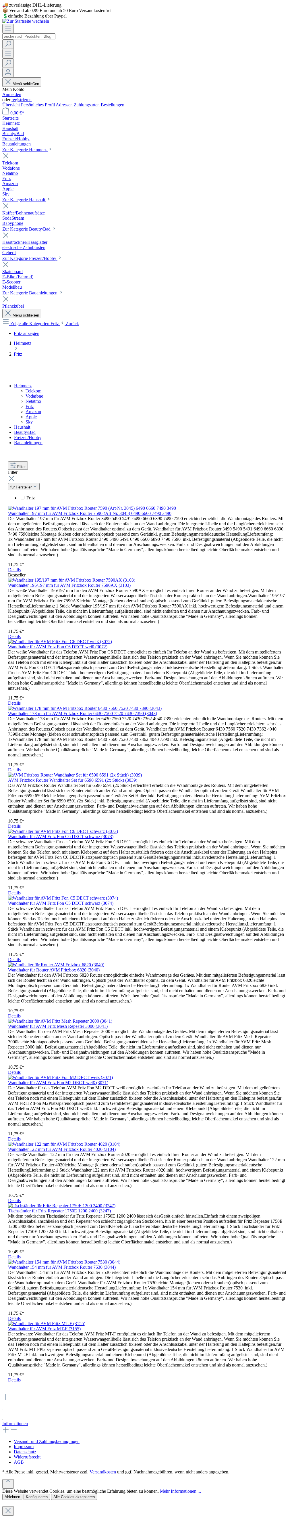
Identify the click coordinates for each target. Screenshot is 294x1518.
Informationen (15, 1423)
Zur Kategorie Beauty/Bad (27, 229)
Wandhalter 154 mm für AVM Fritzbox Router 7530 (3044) (62, 1267)
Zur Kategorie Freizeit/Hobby (29, 258)
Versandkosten (103, 1471)
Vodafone (34, 396)
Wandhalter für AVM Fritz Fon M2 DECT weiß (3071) (58, 1082)
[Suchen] (8, 44)
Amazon (33, 411)
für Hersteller (21, 487)
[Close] (8, 1511)
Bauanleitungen (28, 442)
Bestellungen (112, 104)
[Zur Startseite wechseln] (25, 21)
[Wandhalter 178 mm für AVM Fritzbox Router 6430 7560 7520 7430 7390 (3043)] (85, 708)
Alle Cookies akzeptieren (74, 1497)
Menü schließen (26, 84)
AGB (19, 1462)
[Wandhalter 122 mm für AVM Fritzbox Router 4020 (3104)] (64, 1144)
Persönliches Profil (38, 104)
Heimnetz (23, 385)
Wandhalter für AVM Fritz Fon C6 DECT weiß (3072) (57, 646)
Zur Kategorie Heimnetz (25, 149)
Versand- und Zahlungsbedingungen (47, 1441)
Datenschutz (25, 1451)
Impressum (24, 1446)
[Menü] (8, 28)
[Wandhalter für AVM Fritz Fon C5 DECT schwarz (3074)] (63, 898)
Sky (29, 421)
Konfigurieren (37, 1497)
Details (14, 569)
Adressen (65, 104)
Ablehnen (12, 1497)
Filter (21, 467)
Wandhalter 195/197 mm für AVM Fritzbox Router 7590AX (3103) (69, 585)
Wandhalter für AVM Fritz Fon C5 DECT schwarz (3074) (60, 903)
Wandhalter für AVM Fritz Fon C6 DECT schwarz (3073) (60, 836)
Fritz (30, 406)
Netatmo (33, 401)
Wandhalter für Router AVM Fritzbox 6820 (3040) (54, 969)
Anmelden (11, 94)
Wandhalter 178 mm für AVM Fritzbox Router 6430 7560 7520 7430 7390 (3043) (82, 713)
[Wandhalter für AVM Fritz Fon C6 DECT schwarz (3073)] (63, 831)
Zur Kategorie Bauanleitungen (30, 292)
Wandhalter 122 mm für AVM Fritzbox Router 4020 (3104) (62, 1149)
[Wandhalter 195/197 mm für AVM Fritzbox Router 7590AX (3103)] (71, 580)
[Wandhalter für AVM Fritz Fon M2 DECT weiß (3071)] (60, 1077)
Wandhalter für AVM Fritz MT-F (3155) (44, 1328)
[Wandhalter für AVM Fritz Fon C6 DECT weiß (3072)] (60, 641)
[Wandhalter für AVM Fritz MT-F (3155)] (46, 1323)
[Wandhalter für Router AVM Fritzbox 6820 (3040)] (56, 964)
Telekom (33, 390)
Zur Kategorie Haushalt (24, 199)
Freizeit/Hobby (27, 437)
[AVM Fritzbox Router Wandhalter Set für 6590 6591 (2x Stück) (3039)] (75, 775)
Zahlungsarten (87, 104)
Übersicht (11, 104)
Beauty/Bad (25, 432)
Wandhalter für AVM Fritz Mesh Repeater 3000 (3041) (58, 1026)
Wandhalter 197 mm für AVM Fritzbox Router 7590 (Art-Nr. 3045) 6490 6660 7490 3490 (89, 513)
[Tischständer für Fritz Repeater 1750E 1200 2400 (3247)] (61, 1205)
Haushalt (22, 427)
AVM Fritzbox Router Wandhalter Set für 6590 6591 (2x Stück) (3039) (72, 780)
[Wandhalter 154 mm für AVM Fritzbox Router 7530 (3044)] (64, 1262)
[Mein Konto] (8, 72)
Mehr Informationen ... (180, 1491)
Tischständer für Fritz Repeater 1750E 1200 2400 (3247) (59, 1210)
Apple (31, 416)
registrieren (21, 99)
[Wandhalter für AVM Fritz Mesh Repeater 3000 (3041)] (60, 1021)
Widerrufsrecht (27, 1456)
